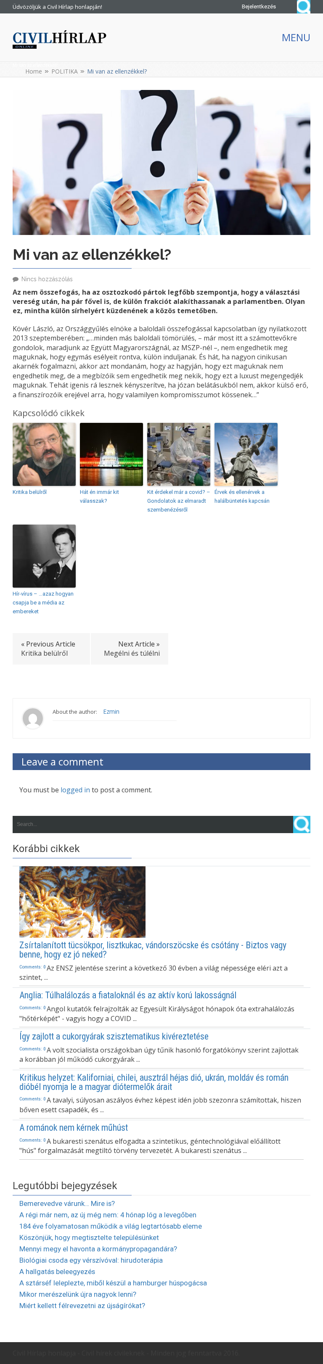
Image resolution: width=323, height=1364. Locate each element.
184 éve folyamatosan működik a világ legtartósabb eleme (110, 1226)
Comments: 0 (32, 967)
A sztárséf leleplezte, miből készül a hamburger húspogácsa (113, 1283)
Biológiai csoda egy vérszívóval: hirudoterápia (91, 1260)
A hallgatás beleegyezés (57, 1271)
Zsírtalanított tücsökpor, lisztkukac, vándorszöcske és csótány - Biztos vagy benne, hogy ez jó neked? (152, 950)
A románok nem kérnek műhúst (73, 1127)
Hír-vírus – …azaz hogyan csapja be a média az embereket (43, 603)
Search (303, 6)
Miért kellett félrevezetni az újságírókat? (82, 1305)
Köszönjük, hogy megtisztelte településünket (89, 1237)
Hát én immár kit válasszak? (99, 496)
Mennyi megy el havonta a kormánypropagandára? (98, 1249)
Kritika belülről (30, 492)
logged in (75, 789)
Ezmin (111, 711)
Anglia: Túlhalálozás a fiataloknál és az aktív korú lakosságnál (127, 995)
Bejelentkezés (259, 6)
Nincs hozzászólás (47, 279)
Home (33, 71)
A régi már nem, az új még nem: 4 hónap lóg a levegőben (107, 1215)
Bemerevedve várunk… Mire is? (67, 1203)
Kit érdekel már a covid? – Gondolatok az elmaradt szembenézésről (178, 501)
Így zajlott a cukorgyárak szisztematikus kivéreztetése (114, 1036)
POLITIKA (64, 71)
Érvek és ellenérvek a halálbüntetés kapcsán (242, 496)
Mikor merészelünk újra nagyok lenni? (77, 1294)
